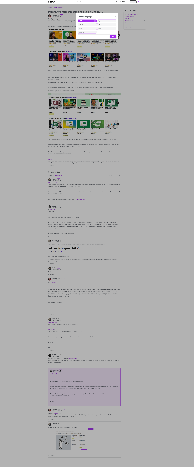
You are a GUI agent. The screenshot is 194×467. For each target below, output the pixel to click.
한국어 (99, 28)
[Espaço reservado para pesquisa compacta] (128, 1)
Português (81, 32)
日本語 (80, 28)
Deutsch (81, 24)
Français (100, 24)
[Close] (115, 17)
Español (100, 21)
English (80, 21)
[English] (51, 2)
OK (113, 36)
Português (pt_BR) (120, 1)
